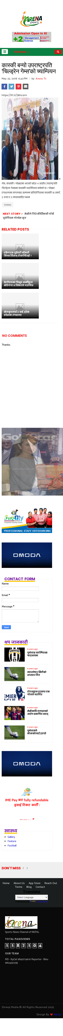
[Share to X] (11, 86)
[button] (5, 51)
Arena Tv (41, 78)
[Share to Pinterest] (18, 86)
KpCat (57, 1014)
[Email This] (25, 86)
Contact (40, 887)
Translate (42, 901)
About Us (19, 883)
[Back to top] (54, 1028)
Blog (29, 887)
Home (6, 883)
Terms (18, 887)
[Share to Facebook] (4, 86)
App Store (34, 883)
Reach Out (51, 883)
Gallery (7, 204)
